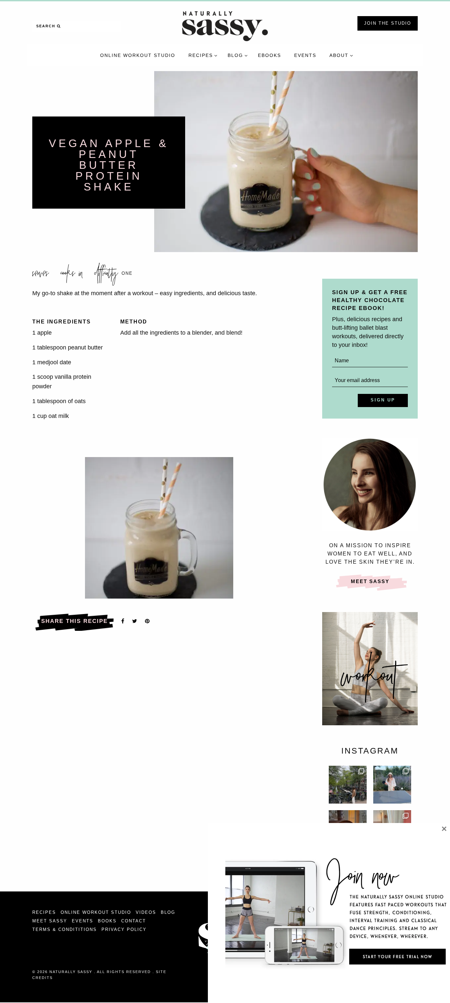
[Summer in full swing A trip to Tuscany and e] (392, 785)
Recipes (44, 912)
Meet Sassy (370, 581)
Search (46, 26)
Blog (168, 912)
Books (107, 920)
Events (82, 920)
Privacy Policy (124, 929)
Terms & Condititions (64, 929)
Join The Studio (387, 23)
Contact (133, 920)
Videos (146, 912)
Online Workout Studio (96, 912)
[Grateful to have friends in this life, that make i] (348, 785)
